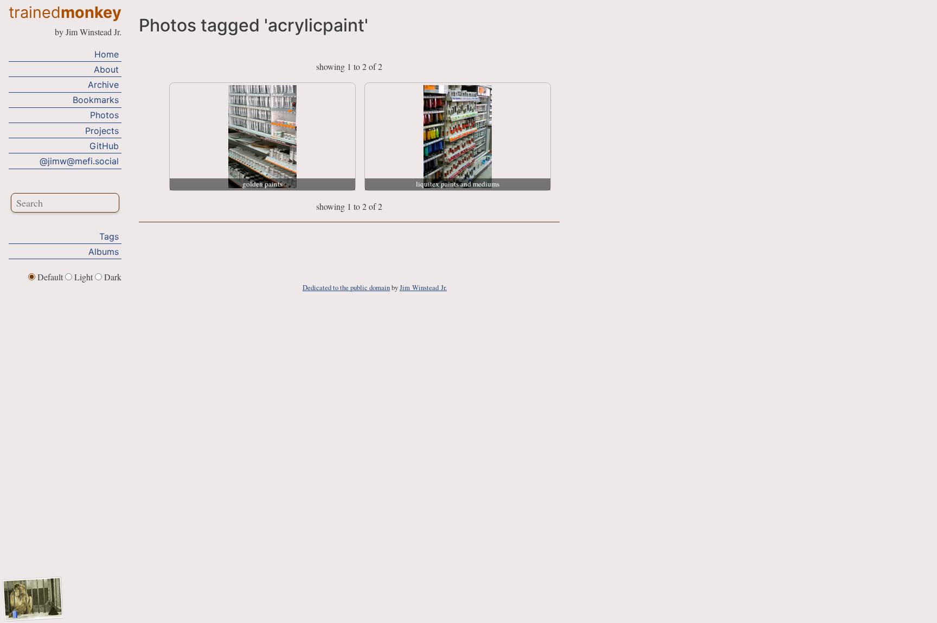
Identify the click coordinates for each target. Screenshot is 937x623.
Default (50, 276)
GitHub (104, 145)
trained (65, 12)
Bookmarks (96, 99)
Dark (111, 276)
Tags (109, 236)
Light (83, 276)
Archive (103, 84)
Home (106, 54)
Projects (102, 130)
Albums (103, 251)
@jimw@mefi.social (79, 161)
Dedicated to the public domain (346, 287)
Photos (104, 115)
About (106, 69)
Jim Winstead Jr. (423, 287)
